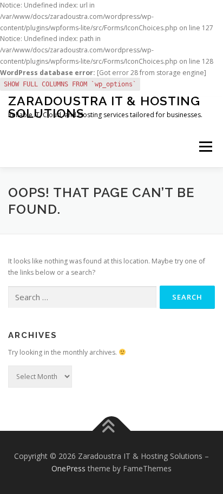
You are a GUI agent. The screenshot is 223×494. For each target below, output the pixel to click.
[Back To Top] (112, 430)
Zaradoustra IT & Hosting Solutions (104, 106)
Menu (205, 147)
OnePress (68, 468)
